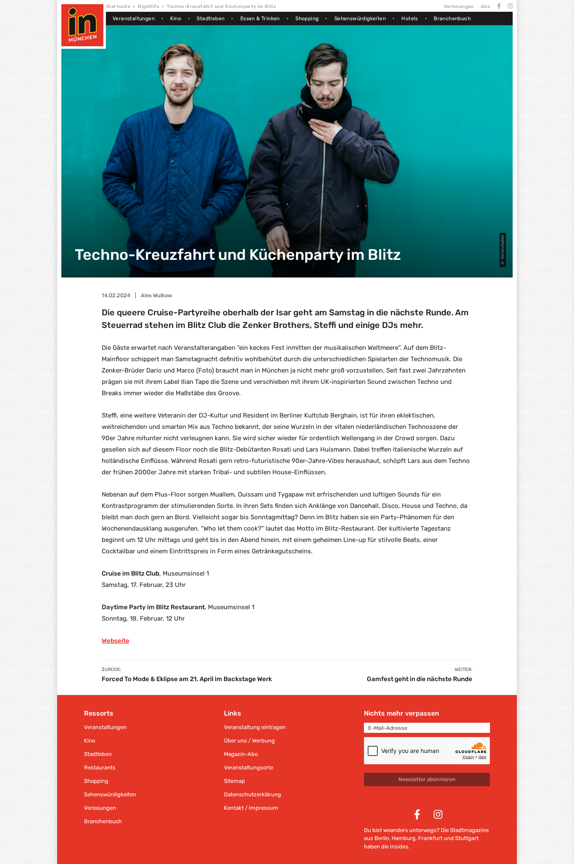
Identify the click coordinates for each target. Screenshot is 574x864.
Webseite (115, 641)
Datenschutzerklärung (252, 794)
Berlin (381, 838)
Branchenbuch (452, 18)
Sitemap (234, 781)
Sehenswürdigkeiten (360, 18)
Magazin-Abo (241, 754)
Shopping (307, 18)
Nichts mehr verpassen (401, 713)
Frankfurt (430, 838)
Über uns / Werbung (249, 740)
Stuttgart (467, 838)
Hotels (409, 18)
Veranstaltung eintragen (255, 727)
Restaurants (100, 767)
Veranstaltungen (134, 18)
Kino (175, 18)
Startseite (118, 6)
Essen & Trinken (260, 18)
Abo (485, 6)
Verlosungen (459, 6)
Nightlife (148, 6)
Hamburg (404, 838)
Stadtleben (210, 18)
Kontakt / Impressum (251, 808)
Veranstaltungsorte (248, 767)
